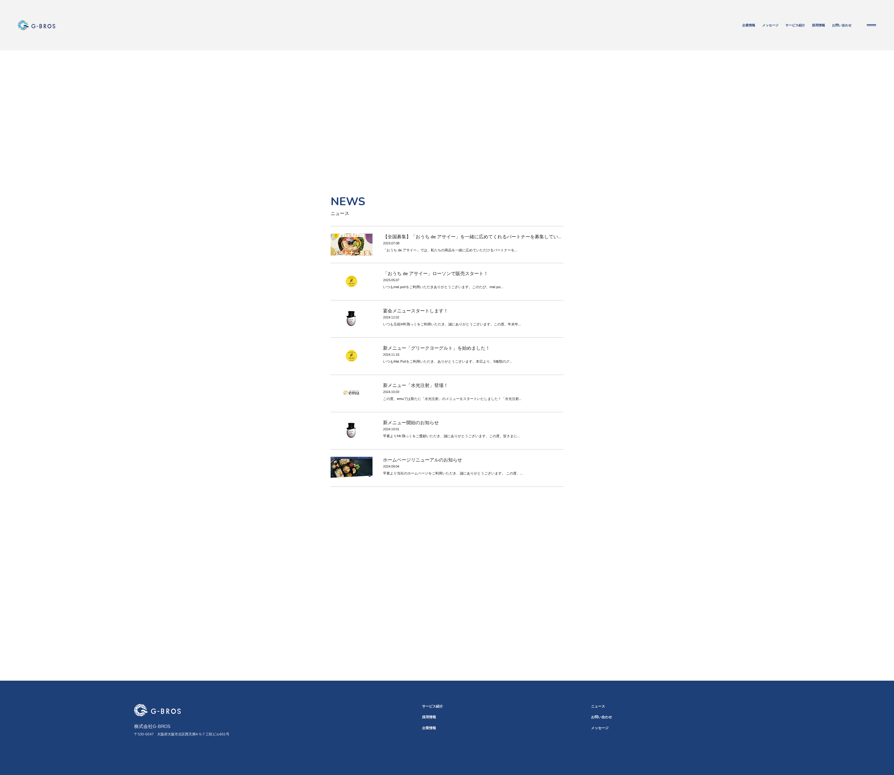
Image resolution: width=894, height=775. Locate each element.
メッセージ (770, 25)
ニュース (598, 706)
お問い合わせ (842, 25)
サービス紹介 (795, 25)
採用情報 (818, 25)
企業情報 (748, 25)
